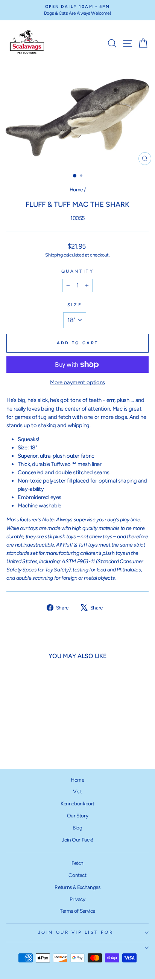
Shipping (53, 255)
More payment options (77, 382)
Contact (77, 875)
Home (76, 189)
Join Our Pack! (77, 840)
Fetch (77, 863)
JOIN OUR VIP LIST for (75, 932)
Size (74, 304)
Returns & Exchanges (77, 887)
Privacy (77, 899)
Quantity (77, 271)
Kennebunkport (77, 803)
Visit (77, 791)
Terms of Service (77, 911)
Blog (77, 828)
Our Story (77, 816)
